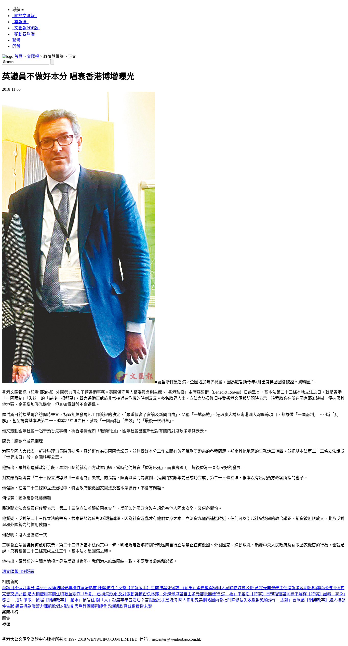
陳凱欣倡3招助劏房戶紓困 (67, 606)
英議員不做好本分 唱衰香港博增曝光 (35, 588)
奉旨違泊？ (134, 600)
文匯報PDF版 (26, 28)
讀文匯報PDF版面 (18, 571)
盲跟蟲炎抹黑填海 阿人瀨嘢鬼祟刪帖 (178, 600)
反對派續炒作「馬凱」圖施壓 (278, 600)
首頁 (18, 56)
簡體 (16, 46)
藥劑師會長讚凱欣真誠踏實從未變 (121, 606)
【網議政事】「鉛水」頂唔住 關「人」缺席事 (84, 600)
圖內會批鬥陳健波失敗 (231, 600)
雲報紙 (20, 22)
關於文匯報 (24, 16)
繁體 (16, 40)
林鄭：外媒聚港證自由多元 (175, 594)
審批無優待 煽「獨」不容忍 (225, 594)
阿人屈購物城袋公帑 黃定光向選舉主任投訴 (256, 588)
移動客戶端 (24, 34)
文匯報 (33, 56)
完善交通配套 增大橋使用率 (27, 594)
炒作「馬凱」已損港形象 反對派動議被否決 (111, 594)
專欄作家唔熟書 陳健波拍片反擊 (97, 588)
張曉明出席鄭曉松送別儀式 (320, 588)
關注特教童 (62, 594)
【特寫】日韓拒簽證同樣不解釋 (278, 594)
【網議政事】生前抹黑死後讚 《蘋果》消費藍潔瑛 (171, 588)
